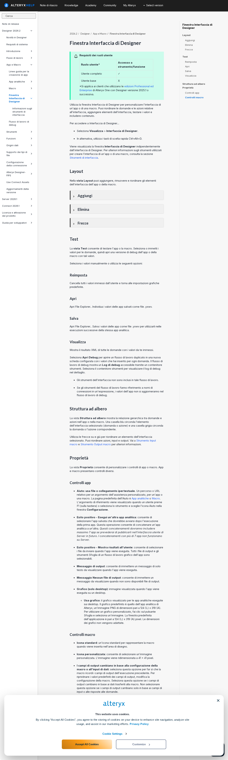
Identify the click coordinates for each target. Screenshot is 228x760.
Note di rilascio (49, 5)
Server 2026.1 (9, 199)
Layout (186, 35)
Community (109, 5)
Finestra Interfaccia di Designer (17, 98)
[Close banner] (218, 700)
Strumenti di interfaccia (84, 157)
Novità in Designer (16, 37)
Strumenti (11, 131)
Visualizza (190, 75)
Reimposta (191, 61)
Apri (187, 66)
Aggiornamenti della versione (17, 190)
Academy (90, 5)
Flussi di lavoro (14, 57)
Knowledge (71, 5)
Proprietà (187, 87)
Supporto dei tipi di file (16, 154)
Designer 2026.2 (11, 30)
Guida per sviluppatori (14, 222)
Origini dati (12, 145)
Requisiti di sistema (17, 44)
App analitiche (17, 81)
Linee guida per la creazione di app (19, 73)
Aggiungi (190, 40)
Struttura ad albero (193, 83)
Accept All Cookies (87, 744)
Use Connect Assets (17, 182)
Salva (188, 71)
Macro (12, 88)
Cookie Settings (112, 733)
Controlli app (192, 92)
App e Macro (13, 64)
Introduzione (13, 51)
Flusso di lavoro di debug (19, 123)
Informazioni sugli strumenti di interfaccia (22, 111)
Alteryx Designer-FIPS (16, 174)
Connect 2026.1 (10, 205)
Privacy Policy (139, 723)
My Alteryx (129, 5)
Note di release (10, 23)
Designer (85, 33)
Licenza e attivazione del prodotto (14, 214)
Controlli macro (194, 97)
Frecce (189, 49)
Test (185, 56)
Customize (139, 744)
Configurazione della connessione (16, 164)
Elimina (189, 44)
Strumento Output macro (96, 444)
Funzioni (11, 138)
